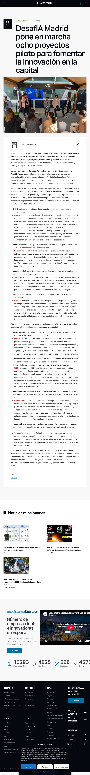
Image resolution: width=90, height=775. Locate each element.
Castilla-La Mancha (53, 709)
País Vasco (50, 735)
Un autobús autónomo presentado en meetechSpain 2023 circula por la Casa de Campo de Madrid (23, 582)
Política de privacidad (50, 772)
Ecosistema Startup (10, 753)
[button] (68, 744)
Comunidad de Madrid (55, 715)
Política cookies (37, 772)
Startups (28, 702)
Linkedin (71, 744)
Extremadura (51, 722)
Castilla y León (52, 705)
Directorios (7, 723)
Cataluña (50, 712)
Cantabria (50, 702)
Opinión (6, 729)
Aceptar (29, 767)
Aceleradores (30, 723)
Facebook (71, 735)
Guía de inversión (10, 739)
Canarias (50, 699)
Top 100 (6, 736)
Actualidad (29, 692)
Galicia (49, 725)
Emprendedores (9, 743)
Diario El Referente (28, 145)
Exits (27, 736)
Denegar (45, 767)
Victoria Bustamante (10, 553)
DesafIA (14, 478)
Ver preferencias (61, 767)
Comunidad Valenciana (55, 719)
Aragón (49, 695)
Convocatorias (30, 726)
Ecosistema (29, 695)
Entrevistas (29, 699)
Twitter (70, 740)
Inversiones (29, 709)
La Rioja (49, 729)
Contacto (7, 695)
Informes (7, 726)
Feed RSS (7, 746)
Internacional (29, 739)
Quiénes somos (9, 692)
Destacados (29, 729)
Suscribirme (76, 701)
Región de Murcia (53, 738)
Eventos (28, 733)
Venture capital (30, 705)
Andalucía (50, 692)
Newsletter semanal (11, 749)
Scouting (7, 733)
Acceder (15, 650)
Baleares (50, 732)
